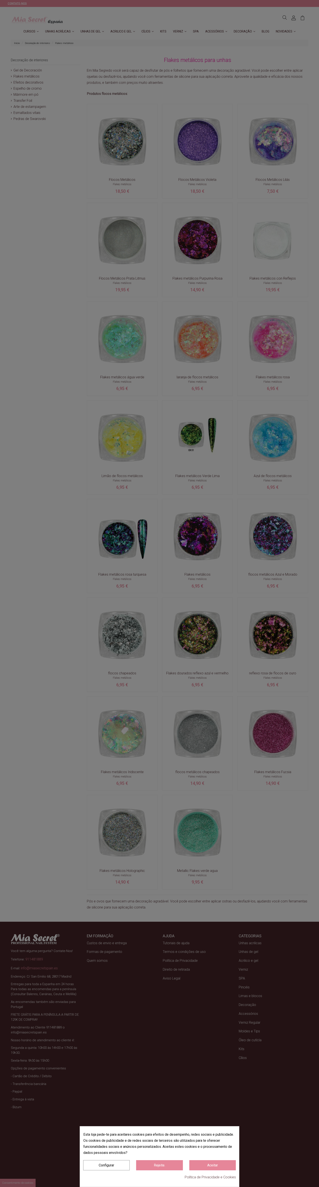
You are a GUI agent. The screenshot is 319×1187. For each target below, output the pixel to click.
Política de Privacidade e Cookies (210, 1177)
